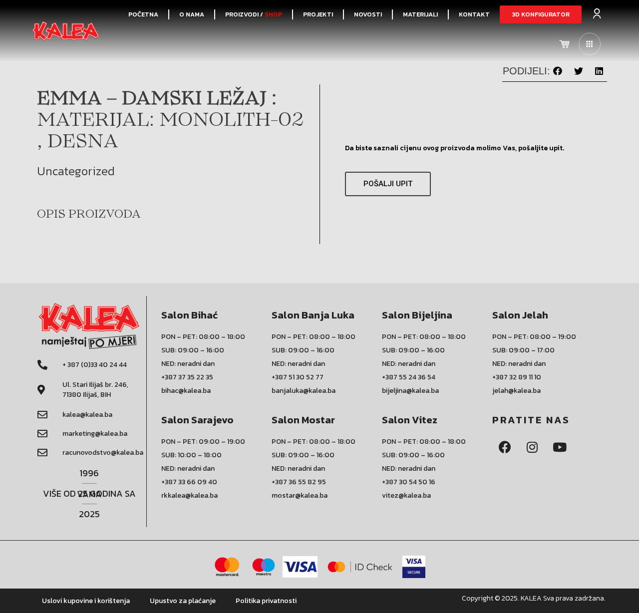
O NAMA (191, 14)
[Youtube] (559, 447)
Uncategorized (76, 171)
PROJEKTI (318, 14)
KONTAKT (474, 14)
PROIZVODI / (253, 14)
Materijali (420, 14)
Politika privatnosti (266, 601)
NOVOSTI (368, 14)
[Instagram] (532, 447)
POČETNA (143, 14)
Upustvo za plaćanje (183, 601)
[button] (541, 14)
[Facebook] (504, 447)
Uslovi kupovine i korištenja (86, 601)
